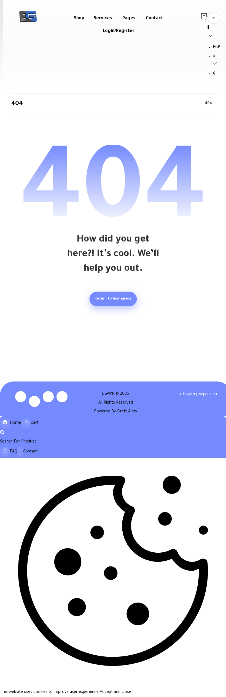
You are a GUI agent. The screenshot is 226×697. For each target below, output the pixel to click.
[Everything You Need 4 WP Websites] (28, 17)
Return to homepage (113, 299)
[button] (204, 17)
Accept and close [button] (115, 692)
